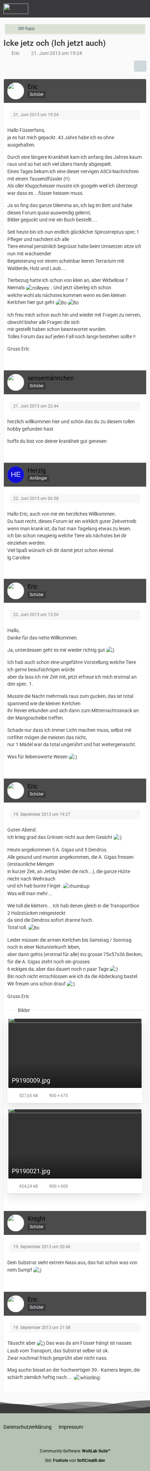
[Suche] (106, 9)
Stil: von (75, 1460)
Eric (16, 53)
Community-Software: (75, 1451)
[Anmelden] (123, 8)
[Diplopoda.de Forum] (16, 9)
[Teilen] (140, 66)
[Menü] (141, 9)
